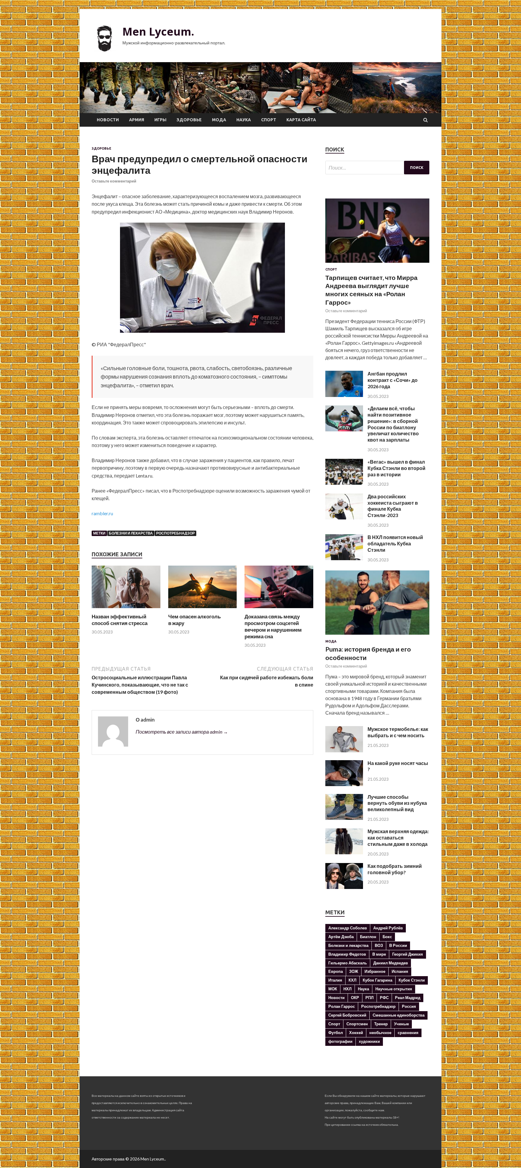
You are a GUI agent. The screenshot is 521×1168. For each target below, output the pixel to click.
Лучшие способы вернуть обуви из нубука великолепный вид (397, 803)
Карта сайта (301, 119)
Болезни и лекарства (131, 533)
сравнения (408, 1032)
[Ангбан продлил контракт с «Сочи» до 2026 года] (344, 395)
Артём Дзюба (341, 936)
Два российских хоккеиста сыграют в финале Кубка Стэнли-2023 (393, 506)
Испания (400, 971)
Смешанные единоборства (399, 1015)
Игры (160, 119)
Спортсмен (357, 1023)
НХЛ (347, 988)
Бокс (387, 936)
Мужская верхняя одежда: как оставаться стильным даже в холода (398, 837)
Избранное (375, 971)
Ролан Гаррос (341, 1006)
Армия (136, 119)
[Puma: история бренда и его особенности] (377, 636)
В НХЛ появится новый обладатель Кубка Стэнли (395, 543)
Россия (409, 1006)
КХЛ (352, 980)
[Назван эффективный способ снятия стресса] (126, 609)
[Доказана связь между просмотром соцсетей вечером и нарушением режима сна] (279, 609)
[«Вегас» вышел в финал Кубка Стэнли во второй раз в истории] (344, 483)
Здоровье (189, 119)
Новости (108, 119)
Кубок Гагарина (377, 980)
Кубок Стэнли (412, 980)
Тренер (381, 1023)
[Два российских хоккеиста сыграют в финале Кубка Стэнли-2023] (344, 517)
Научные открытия (393, 988)
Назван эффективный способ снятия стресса (119, 619)
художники (369, 1041)
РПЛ (369, 997)
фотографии (340, 1041)
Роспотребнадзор (175, 533)
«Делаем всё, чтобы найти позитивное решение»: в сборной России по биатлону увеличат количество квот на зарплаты (393, 424)
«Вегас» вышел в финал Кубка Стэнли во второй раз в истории (396, 468)
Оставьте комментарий (114, 181)
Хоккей (356, 1032)
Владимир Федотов (347, 954)
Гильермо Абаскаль (347, 962)
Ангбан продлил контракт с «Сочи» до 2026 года (393, 380)
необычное (380, 1032)
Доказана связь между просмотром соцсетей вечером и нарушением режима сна (273, 626)
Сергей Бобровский (347, 1015)
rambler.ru (102, 513)
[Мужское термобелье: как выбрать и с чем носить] (344, 750)
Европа (335, 971)
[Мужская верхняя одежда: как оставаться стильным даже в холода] (344, 852)
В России (398, 945)
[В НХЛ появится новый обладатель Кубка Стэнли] (344, 558)
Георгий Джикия (407, 954)
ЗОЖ (353, 971)
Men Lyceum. (158, 31)
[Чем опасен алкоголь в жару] (202, 609)
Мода (219, 119)
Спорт (268, 119)
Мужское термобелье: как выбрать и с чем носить (398, 732)
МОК (332, 988)
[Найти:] (377, 167)
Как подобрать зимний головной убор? (395, 869)
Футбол (335, 1032)
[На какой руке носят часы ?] (344, 784)
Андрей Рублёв (388, 927)
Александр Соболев (347, 927)
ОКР (355, 997)
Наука (243, 119)
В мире (379, 954)
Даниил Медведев (390, 962)
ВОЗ (379, 945)
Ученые (401, 1023)
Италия (335, 980)
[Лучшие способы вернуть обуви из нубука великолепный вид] (344, 818)
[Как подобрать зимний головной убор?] (344, 887)
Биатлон (368, 936)
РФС (384, 997)
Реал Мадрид (407, 997)
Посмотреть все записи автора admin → (182, 732)
